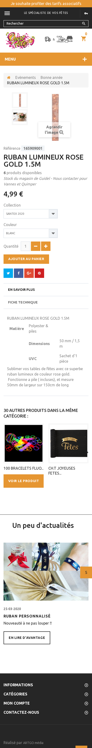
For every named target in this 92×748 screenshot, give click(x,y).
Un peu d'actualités (43, 525)
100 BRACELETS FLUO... (23, 468)
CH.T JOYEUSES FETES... (61, 470)
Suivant (86, 572)
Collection (13, 205)
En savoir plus (21, 290)
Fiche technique (23, 302)
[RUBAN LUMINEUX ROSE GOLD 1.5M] (20, 100)
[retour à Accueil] (9, 77)
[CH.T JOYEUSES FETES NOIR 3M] (68, 443)
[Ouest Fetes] (20, 40)
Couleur (11, 224)
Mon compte (17, 703)
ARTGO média (33, 743)
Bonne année (52, 77)
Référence (12, 148)
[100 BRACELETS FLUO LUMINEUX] (24, 443)
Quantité (11, 246)
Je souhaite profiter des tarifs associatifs (46, 3)
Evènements (25, 77)
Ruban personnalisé (27, 616)
